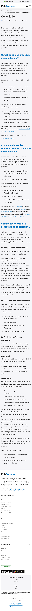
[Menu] (30, 5)
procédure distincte (7, 138)
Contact (3, 550)
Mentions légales (16, 601)
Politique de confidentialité (16, 605)
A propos (3, 548)
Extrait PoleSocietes (6, 506)
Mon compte (6, 566)
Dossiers (3, 525)
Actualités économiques (7, 523)
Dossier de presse (5, 557)
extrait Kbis (22, 209)
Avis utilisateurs (5, 559)
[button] (16, 495)
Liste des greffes (5, 536)
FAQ (2, 561)
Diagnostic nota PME (6, 513)
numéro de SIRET (6, 211)
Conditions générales (16, 603)
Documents (4, 529)
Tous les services (5, 500)
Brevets (3, 508)
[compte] (27, 5)
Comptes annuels (5, 510)
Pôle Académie (5, 538)
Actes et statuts (5, 504)
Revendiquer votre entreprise (8, 534)
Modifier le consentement (16, 606)
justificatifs (18, 206)
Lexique (3, 527)
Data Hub (3, 532)
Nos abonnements (5, 553)
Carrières (3, 555)
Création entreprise (6, 502)
